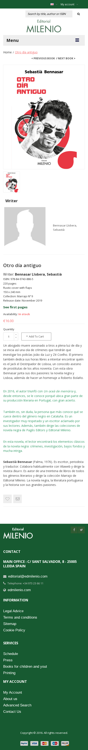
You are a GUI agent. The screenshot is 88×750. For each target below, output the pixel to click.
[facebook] (74, 530)
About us (10, 699)
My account (67, 4)
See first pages (15, 307)
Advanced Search (17, 705)
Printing (9, 673)
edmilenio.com (19, 590)
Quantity (8, 329)
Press (8, 660)
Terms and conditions (20, 617)
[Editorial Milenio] (44, 26)
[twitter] (81, 530)
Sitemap (9, 624)
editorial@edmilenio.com (27, 576)
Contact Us (12, 712)
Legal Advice (13, 611)
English (55, 4)
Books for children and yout (25, 667)
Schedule (10, 654)
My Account (12, 692)
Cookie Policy (14, 630)
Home (7, 52)
